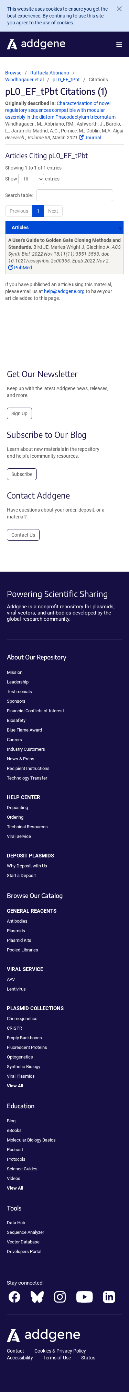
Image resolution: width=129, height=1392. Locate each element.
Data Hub (16, 1222)
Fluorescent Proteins (27, 1047)
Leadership (18, 682)
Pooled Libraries (22, 949)
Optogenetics (20, 1057)
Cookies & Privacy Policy (60, 1351)
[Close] (116, 8)
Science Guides (22, 1168)
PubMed (22, 267)
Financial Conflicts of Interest (35, 710)
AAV (11, 979)
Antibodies (17, 921)
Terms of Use (57, 1357)
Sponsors (16, 701)
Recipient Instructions (28, 768)
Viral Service (19, 836)
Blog (11, 1120)
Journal (92, 137)
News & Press (20, 758)
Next (53, 211)
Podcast (15, 1149)
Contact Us (23, 535)
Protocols (16, 1159)
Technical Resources (27, 826)
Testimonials (19, 691)
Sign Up (19, 413)
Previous (19, 211)
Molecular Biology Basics (31, 1140)
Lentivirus (16, 989)
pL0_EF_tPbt (66, 79)
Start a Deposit (21, 875)
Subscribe (21, 474)
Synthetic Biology (23, 1066)
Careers (14, 739)
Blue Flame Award (24, 730)
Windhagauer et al (25, 79)
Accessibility (20, 1357)
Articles (20, 227)
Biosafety (16, 720)
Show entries (32, 179)
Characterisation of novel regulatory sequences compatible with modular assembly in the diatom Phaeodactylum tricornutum (60, 110)
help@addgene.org (64, 291)
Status (88, 1357)
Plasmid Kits (19, 940)
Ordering (15, 817)
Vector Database (23, 1241)
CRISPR (14, 1028)
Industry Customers (26, 749)
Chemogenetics (22, 1018)
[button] (119, 44)
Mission (14, 672)
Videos (13, 1178)
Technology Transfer (27, 778)
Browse (13, 72)
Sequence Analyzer (25, 1232)
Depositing (17, 807)
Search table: (19, 195)
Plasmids (16, 930)
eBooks (14, 1130)
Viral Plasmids (21, 1076)
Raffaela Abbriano (49, 72)
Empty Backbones (24, 1037)
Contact (15, 1351)
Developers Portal (24, 1251)
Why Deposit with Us (27, 865)
